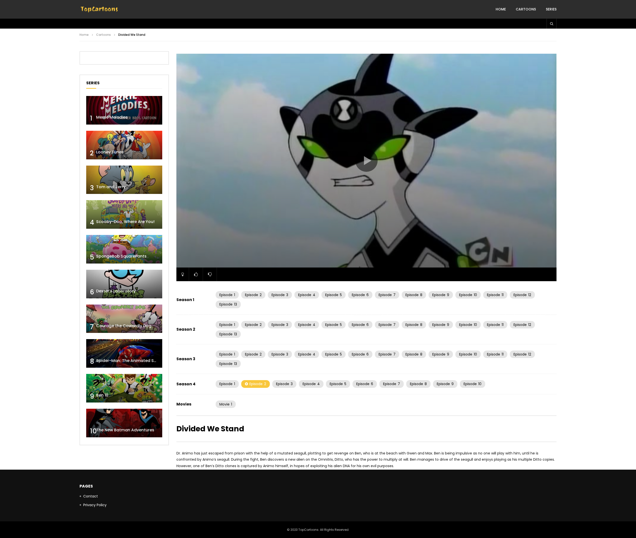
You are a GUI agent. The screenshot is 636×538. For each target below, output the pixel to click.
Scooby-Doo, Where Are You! (125, 221)
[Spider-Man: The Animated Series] (124, 353)
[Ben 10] (124, 388)
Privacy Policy (95, 504)
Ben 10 (102, 395)
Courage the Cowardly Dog (123, 326)
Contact (90, 496)
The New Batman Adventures (125, 430)
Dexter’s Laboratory (116, 291)
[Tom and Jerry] (124, 180)
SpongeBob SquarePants (121, 256)
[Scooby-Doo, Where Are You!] (124, 214)
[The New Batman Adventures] (124, 423)
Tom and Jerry (110, 187)
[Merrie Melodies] (124, 110)
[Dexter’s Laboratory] (124, 284)
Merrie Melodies (112, 117)
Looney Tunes (110, 152)
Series (551, 9)
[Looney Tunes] (124, 145)
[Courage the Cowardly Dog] (124, 319)
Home (501, 9)
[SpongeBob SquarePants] (124, 249)
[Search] (551, 24)
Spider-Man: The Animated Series (129, 360)
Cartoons (526, 9)
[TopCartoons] (99, 9)
